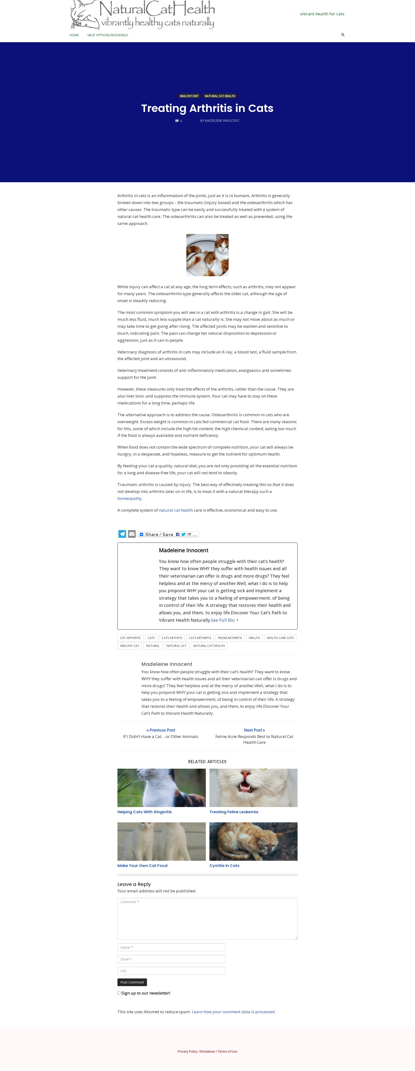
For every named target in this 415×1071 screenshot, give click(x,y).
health (254, 638)
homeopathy (129, 498)
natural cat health (176, 510)
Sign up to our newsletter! (146, 993)
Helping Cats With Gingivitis (144, 812)
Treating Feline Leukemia (233, 812)
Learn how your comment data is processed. (234, 1011)
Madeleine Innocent (166, 664)
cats (151, 638)
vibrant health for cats (322, 14)
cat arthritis (130, 638)
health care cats (280, 638)
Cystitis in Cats (224, 865)
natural (152, 646)
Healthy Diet (189, 96)
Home (74, 35)
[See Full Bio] (237, 620)
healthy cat (129, 646)
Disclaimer (207, 1051)
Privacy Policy (187, 1051)
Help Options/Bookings (108, 35)
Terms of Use (227, 1051)
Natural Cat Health (220, 96)
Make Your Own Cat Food (142, 865)
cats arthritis (200, 638)
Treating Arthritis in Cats (207, 108)
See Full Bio (223, 620)
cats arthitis (172, 638)
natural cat (176, 646)
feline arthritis (230, 638)
